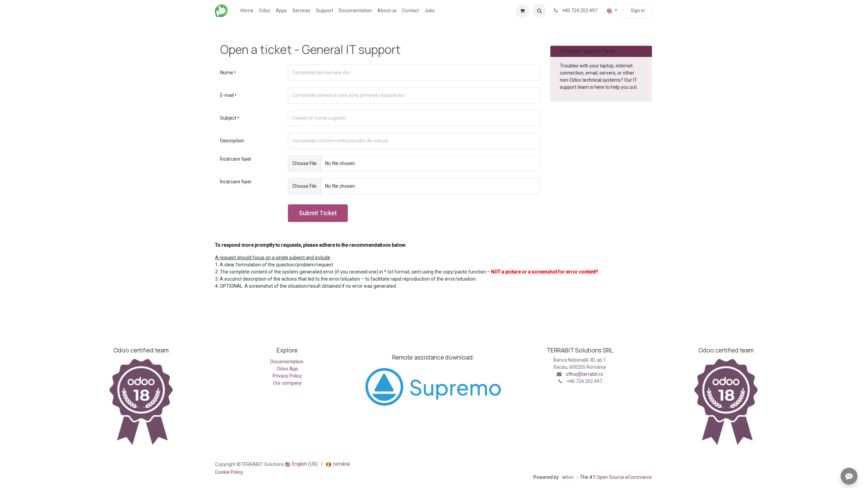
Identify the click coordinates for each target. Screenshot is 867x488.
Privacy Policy (287, 376)
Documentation (287, 361)
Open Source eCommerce (624, 477)
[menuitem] (247, 10)
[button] (539, 11)
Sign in (638, 10)
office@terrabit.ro (584, 374)
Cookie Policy (229, 472)
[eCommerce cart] (522, 11)
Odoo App (287, 368)
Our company (287, 383)
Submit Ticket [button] (318, 213)
